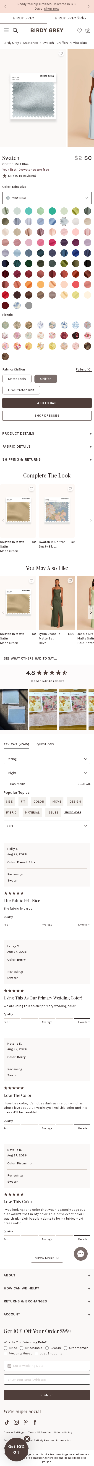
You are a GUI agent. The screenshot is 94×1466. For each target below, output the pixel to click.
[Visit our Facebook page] (35, 1422)
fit (23, 801)
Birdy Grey (23, 18)
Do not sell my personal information (47, 1440)
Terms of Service (39, 1432)
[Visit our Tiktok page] (7, 1422)
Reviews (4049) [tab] (16, 744)
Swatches (30, 43)
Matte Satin (17, 379)
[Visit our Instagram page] (16, 1422)
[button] (16, 1449)
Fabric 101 (84, 369)
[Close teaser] (27, 1438)
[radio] (5, 211)
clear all (84, 783)
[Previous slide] (5, 6)
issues (53, 812)
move (56, 801)
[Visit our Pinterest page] (25, 1422)
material (32, 812)
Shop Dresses (47, 415)
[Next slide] (88, 6)
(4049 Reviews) (24, 176)
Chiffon (46, 379)
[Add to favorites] (61, 53)
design (75, 801)
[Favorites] (79, 30)
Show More (44, 1258)
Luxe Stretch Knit (21, 390)
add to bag (47, 403)
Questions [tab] (45, 744)
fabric (11, 812)
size (9, 801)
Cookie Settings (14, 1432)
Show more (72, 812)
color (39, 801)
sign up (47, 1395)
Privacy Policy (63, 1432)
